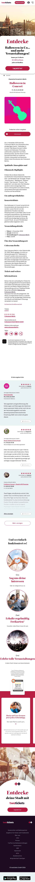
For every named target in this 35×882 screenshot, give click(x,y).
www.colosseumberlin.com (11, 327)
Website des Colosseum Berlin (14, 291)
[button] (28, 2)
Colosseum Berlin (24, 235)
